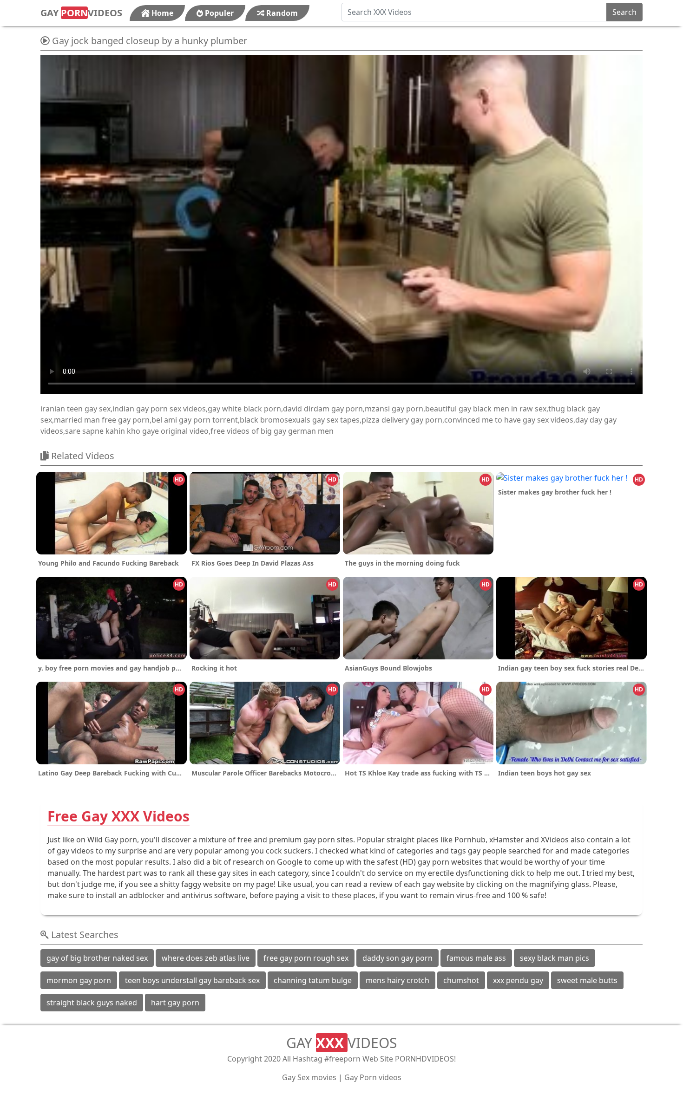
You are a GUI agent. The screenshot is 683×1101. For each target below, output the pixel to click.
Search (624, 12)
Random (281, 13)
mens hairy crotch (397, 980)
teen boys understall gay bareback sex (192, 980)
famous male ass (476, 958)
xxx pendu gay (518, 980)
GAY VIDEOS (81, 13)
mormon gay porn (78, 980)
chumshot (461, 980)
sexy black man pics (554, 958)
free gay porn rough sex (305, 958)
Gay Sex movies (309, 1077)
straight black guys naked (91, 1002)
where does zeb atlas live (206, 958)
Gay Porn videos (372, 1077)
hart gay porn (175, 1002)
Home (161, 13)
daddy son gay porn (397, 958)
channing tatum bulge (313, 980)
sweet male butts (587, 980)
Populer (218, 13)
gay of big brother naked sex (97, 958)
